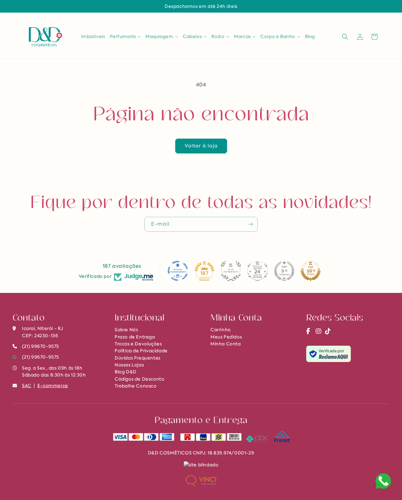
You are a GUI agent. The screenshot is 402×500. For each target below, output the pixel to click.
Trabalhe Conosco (136, 386)
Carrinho (220, 329)
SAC (26, 385)
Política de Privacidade (141, 351)
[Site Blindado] (201, 464)
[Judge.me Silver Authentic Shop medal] (231, 271)
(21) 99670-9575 (40, 357)
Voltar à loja (201, 146)
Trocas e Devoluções (138, 344)
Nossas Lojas (129, 365)
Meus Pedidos (226, 337)
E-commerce (52, 385)
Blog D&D (126, 372)
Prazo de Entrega (135, 337)
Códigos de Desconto (139, 379)
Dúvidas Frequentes (137, 358)
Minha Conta (225, 344)
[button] (125, 36)
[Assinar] (250, 224)
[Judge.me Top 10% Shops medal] (311, 271)
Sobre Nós (126, 329)
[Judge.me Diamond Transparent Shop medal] (178, 271)
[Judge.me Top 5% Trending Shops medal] (284, 271)
